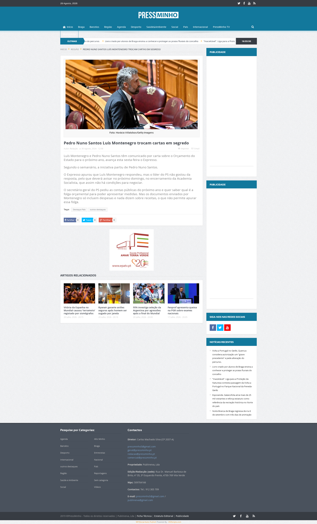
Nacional (98, 459)
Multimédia (69, 34)
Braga (81, 26)
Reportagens (100, 473)
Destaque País (79, 209)
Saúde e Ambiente (69, 480)
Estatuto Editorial (163, 516)
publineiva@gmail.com (140, 500)
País (185, 26)
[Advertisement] (231, 116)
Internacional (200, 26)
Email (196, 148)
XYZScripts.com (174, 522)
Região (108, 26)
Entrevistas (99, 452)
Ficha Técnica (144, 516)
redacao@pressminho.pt (141, 454)
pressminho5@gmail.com (142, 446)
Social (174, 26)
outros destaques (98, 209)
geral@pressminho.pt (140, 450)
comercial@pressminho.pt (142, 457)
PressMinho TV (221, 26)
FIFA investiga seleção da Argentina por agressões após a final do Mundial (147, 310)
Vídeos (97, 486)
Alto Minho (99, 438)
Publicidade (182, 516)
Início (70, 26)
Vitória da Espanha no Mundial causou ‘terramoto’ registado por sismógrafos (79, 310)
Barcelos (94, 26)
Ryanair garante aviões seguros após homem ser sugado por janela (112, 310)
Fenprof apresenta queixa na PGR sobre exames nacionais (182, 310)
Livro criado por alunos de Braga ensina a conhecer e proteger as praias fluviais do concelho (129, 41)
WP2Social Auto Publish (146, 522)
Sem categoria (101, 480)
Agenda (121, 26)
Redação (74, 148)
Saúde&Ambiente (156, 26)
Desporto (136, 26)
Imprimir (185, 148)
